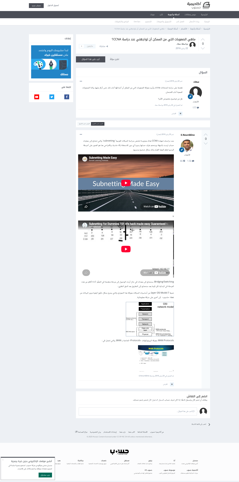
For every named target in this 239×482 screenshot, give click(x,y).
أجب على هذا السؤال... (185, 411)
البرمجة (207, 21)
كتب (161, 14)
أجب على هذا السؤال (91, 59)
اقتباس (174, 113)
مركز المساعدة (82, 432)
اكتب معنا (131, 432)
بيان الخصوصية (95, 432)
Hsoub (95, 436)
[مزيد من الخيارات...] (81, 81)
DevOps (137, 21)
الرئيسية (204, 14)
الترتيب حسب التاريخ (84, 124)
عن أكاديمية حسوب (157, 432)
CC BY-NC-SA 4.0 (123, 436)
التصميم (148, 21)
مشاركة (102, 46)
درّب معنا (122, 432)
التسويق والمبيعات (164, 21)
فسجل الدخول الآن (156, 400)
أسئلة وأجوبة (174, 14)
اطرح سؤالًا (114, 59)
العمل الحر (180, 21)
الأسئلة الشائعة (142, 432)
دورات (152, 14)
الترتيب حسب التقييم (97, 124)
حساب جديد (36, 5)
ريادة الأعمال (194, 21)
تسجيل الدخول (52, 5)
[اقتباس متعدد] (180, 114)
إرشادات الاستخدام (110, 432)
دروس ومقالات (190, 14)
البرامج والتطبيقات (122, 21)
